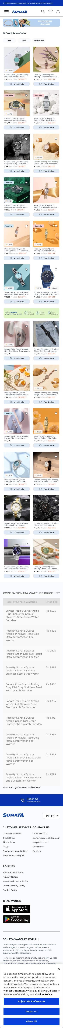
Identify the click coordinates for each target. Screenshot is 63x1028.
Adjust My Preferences (31, 1001)
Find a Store (9, 842)
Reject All (31, 1011)
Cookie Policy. (43, 994)
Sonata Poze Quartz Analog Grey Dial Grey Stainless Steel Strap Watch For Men (24, 687)
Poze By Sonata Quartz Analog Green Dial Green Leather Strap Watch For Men (24, 721)
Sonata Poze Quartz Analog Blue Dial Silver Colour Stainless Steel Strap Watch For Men (22, 615)
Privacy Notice (10, 877)
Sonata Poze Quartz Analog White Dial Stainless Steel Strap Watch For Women (22, 704)
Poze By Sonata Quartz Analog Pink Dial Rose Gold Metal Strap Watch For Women (22, 635)
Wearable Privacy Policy (15, 881)
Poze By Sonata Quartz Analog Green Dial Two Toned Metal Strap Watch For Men (24, 653)
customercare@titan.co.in (46, 838)
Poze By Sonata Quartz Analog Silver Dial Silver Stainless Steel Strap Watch (22, 670)
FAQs (6, 846)
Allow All (31, 1021)
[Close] (59, 969)
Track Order (9, 838)
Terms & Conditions (13, 872)
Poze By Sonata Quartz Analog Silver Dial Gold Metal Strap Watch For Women (23, 777)
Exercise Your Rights (13, 855)
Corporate (38, 846)
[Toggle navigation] (7, 11)
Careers (37, 851)
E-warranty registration (15, 851)
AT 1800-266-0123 (33, 802)
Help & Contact (41, 842)
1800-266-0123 (40, 833)
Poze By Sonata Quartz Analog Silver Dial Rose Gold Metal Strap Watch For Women (23, 759)
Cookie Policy (10, 890)
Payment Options (12, 833)
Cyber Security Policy (14, 885)
